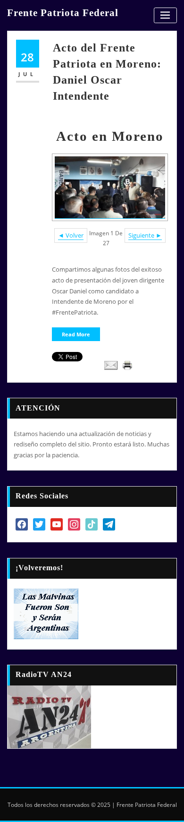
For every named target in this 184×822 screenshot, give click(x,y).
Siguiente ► (145, 235)
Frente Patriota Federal (62, 12)
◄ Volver (71, 235)
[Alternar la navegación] (165, 15)
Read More (76, 334)
